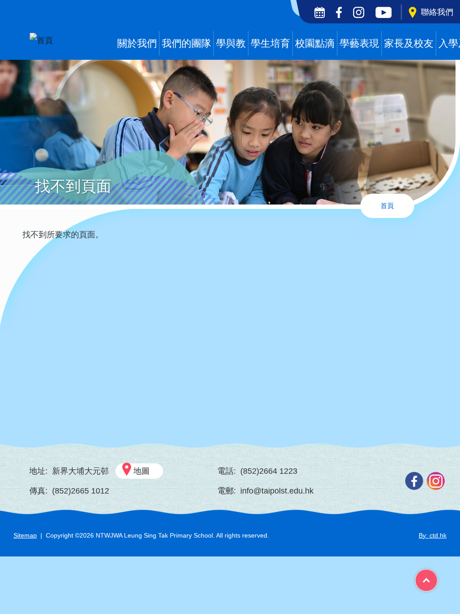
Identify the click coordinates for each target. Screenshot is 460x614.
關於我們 (137, 43)
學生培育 (270, 43)
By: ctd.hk (433, 535)
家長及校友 (408, 43)
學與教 (231, 43)
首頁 (387, 205)
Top (437, 577)
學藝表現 (359, 43)
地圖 (141, 471)
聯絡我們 (437, 12)
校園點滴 (315, 43)
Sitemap (25, 535)
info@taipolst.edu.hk (277, 490)
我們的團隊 (186, 43)
